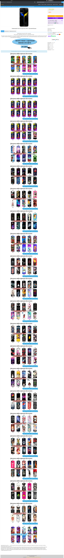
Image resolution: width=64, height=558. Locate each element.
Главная (39, 4)
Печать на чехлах (43, 4)
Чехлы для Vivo (9, 6)
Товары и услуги (55, 4)
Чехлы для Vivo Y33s (14, 6)
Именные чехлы (49, 4)
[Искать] (62, 2)
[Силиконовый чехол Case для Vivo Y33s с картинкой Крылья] (51, 55)
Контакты (60, 4)
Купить (51, 62)
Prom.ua (36, 555)
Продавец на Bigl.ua (32, 556)
